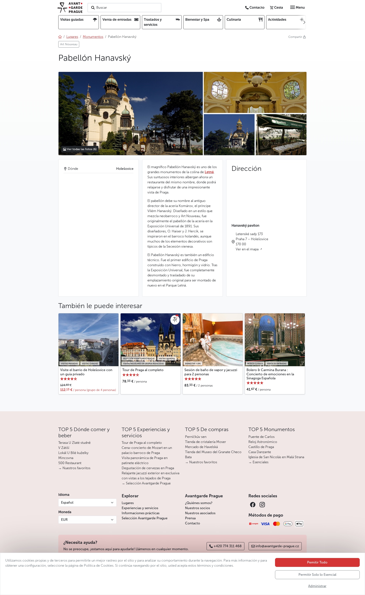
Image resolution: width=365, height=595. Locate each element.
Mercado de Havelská (201, 447)
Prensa (190, 518)
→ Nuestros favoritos (74, 468)
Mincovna (65, 458)
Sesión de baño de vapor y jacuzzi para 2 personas (210, 372)
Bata (188, 457)
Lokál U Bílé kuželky (73, 453)
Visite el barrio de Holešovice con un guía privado (86, 372)
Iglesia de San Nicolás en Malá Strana (276, 457)
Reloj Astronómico (262, 442)
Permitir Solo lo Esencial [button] (317, 575)
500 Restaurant (69, 463)
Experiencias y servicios (140, 508)
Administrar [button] (317, 586)
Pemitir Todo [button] (317, 562)
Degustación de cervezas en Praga (148, 468)
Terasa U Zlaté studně (74, 443)
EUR (64, 520)
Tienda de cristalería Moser (205, 442)
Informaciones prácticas (140, 513)
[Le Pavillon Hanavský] (130, 113)
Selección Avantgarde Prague (145, 518)
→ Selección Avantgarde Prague (146, 483)
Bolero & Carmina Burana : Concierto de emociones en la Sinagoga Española (270, 374)
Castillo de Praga (261, 447)
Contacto (192, 523)
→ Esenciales (258, 462)
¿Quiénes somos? (198, 503)
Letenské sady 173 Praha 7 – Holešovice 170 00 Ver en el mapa (252, 241)
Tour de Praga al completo (142, 370)
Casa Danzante (259, 452)
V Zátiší (63, 448)
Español (67, 502)
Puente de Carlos (261, 437)
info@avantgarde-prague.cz (277, 546)
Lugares (128, 503)
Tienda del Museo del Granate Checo (213, 452)
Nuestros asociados (200, 513)
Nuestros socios (197, 508)
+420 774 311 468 (228, 546)
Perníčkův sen (195, 437)
